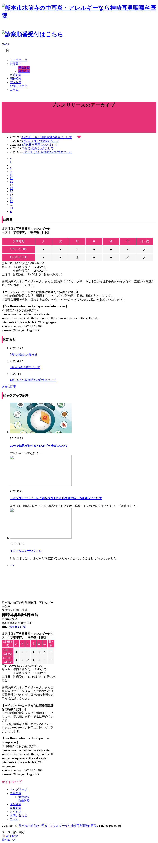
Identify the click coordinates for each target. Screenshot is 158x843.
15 (11, 191)
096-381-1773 (17, 626)
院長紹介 (15, 78)
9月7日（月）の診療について (40, 141)
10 (11, 175)
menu (5, 43)
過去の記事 (9, 386)
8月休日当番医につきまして (39, 144)
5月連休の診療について (25, 367)
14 (11, 188)
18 (11, 201)
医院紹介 (15, 74)
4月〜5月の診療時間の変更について (33, 380)
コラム (14, 89)
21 (11, 207)
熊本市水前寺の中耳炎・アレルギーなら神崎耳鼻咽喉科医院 (57, 825)
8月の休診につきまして (38, 148)
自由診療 (24, 71)
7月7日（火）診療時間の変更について (47, 152)
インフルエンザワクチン (26, 550)
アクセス (15, 82)
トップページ (18, 60)
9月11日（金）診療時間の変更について (46, 137)
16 (11, 194)
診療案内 (15, 63)
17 (11, 198)
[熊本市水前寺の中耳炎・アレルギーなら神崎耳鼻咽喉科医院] (79, 15)
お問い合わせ (18, 85)
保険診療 (24, 67)
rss (12, 565)
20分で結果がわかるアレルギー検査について (39, 445)
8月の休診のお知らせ (23, 354)
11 (11, 178)
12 (11, 181)
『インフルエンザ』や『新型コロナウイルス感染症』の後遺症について (56, 498)
